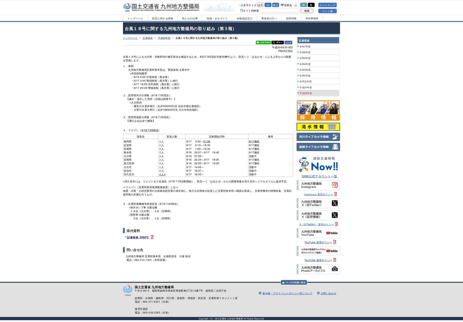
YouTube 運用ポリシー (318, 242)
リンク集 (327, 11)
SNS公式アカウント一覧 (319, 176)
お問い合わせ (328, 293)
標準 (260, 5)
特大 (275, 5)
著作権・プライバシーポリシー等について (287, 293)
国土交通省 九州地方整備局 (161, 7)
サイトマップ (327, 5)
